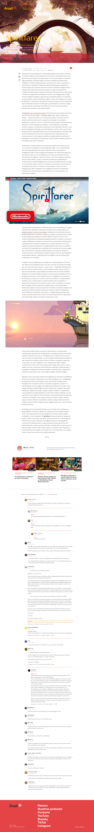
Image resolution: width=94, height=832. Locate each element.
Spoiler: (30, 621)
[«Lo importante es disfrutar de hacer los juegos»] (23, 463)
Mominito (30, 739)
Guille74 (33, 670)
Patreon (43, 805)
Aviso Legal (12, 825)
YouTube (43, 815)
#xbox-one (43, 70)
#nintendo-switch (27, 70)
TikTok (42, 822)
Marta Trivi (28, 68)
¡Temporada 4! (27, 9)
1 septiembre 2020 (32, 773)
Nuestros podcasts (50, 809)
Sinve (32, 499)
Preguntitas (72, 4)
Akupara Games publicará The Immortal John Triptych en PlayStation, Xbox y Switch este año (47, 479)
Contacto (44, 812)
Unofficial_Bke (32, 771)
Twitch (62, 449)
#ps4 (38, 70)
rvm (32, 520)
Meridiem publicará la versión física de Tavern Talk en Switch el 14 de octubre (69, 478)
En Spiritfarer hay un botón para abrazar (34, 113)
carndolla (30, 764)
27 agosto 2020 (37, 534)
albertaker (31, 782)
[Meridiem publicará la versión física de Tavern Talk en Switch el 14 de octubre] (70, 463)
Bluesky (43, 819)
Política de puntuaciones (17, 827)
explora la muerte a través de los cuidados (34, 232)
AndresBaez (31, 715)
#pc (34, 70)
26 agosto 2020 (31, 501)
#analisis (50, 70)
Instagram (44, 826)
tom (29, 641)
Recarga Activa (50, 4)
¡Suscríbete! (26, 4)
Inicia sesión (48, 494)
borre (29, 542)
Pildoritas (72, 9)
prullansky (34, 511)
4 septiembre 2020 (32, 783)
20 (70, 68)
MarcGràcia (31, 707)
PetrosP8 (30, 722)
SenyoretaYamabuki (33, 627)
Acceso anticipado (51, 9)
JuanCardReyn (32, 554)
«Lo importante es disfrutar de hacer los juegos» (24, 477)
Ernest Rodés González (34, 753)
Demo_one (30, 648)
